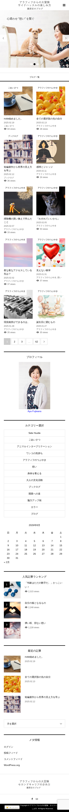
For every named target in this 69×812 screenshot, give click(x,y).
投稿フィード (11, 753)
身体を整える (34, 473)
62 (36, 341)
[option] (34, 39)
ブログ (34, 513)
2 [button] (34, 64)
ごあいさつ (34, 439)
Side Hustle (34, 433)
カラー (34, 507)
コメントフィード (13, 759)
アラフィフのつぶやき (34, 460)
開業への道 (34, 493)
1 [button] (31, 64)
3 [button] (38, 64)
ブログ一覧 (34, 77)
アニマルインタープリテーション (34, 446)
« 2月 (7, 562)
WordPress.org (12, 765)
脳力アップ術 (34, 500)
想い (34, 466)
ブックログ (34, 486)
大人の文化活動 (34, 480)
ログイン (8, 746)
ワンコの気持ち (34, 453)
